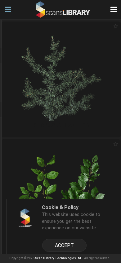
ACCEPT (64, 245)
